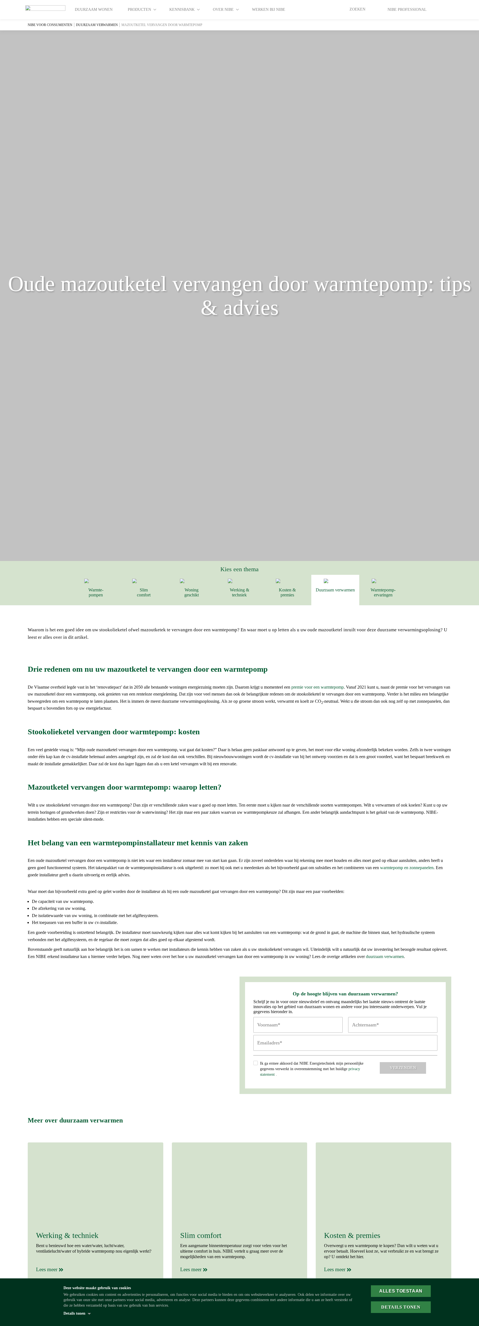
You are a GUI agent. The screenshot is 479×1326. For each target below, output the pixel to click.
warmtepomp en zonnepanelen (407, 867)
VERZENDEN (403, 1067)
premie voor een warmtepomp (317, 687)
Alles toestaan (400, 1291)
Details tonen (74, 1313)
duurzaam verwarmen (385, 956)
